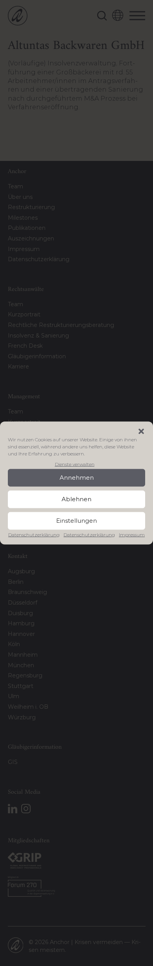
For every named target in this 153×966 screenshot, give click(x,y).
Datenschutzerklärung (34, 535)
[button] (141, 431)
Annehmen (77, 477)
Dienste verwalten (75, 464)
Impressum (132, 535)
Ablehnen (76, 499)
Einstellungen (76, 520)
